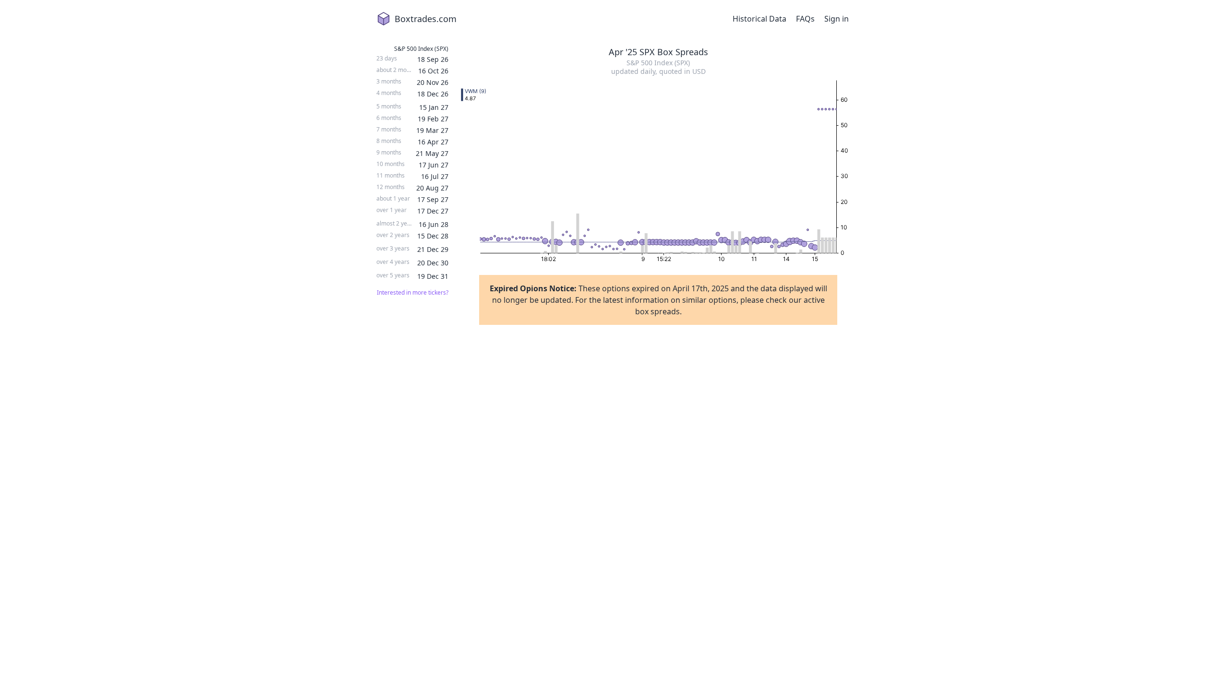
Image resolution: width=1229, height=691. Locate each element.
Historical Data (759, 18)
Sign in (836, 18)
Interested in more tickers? (412, 293)
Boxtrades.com (426, 18)
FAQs (805, 18)
